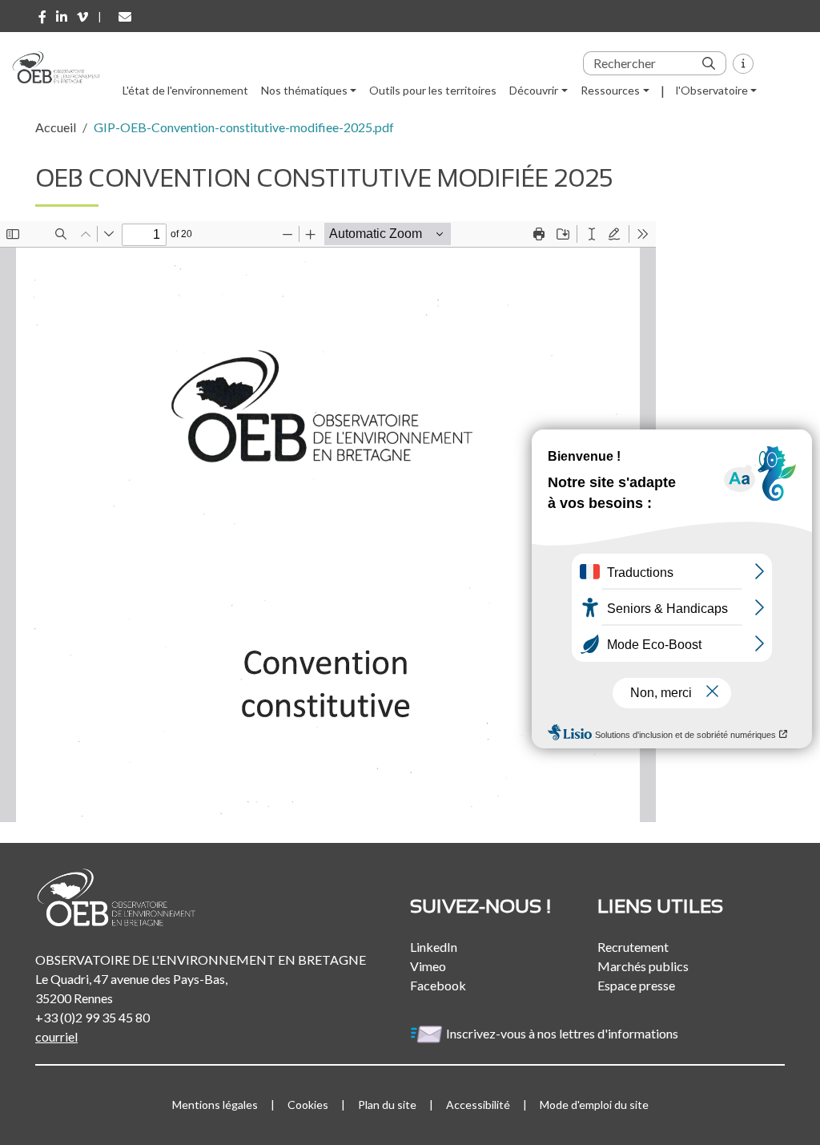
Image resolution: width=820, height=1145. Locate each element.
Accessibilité (478, 1104)
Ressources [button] (610, 90)
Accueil (55, 127)
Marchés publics (643, 966)
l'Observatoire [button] (712, 90)
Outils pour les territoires (432, 90)
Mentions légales (215, 1104)
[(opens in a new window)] (42, 16)
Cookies (307, 1104)
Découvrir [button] (533, 90)
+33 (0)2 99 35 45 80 (92, 1017)
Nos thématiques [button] (304, 90)
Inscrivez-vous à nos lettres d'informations (563, 1033)
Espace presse (636, 985)
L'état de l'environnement (185, 90)
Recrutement (633, 946)
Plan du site (387, 1104)
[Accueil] (62, 67)
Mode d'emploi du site (594, 1104)
